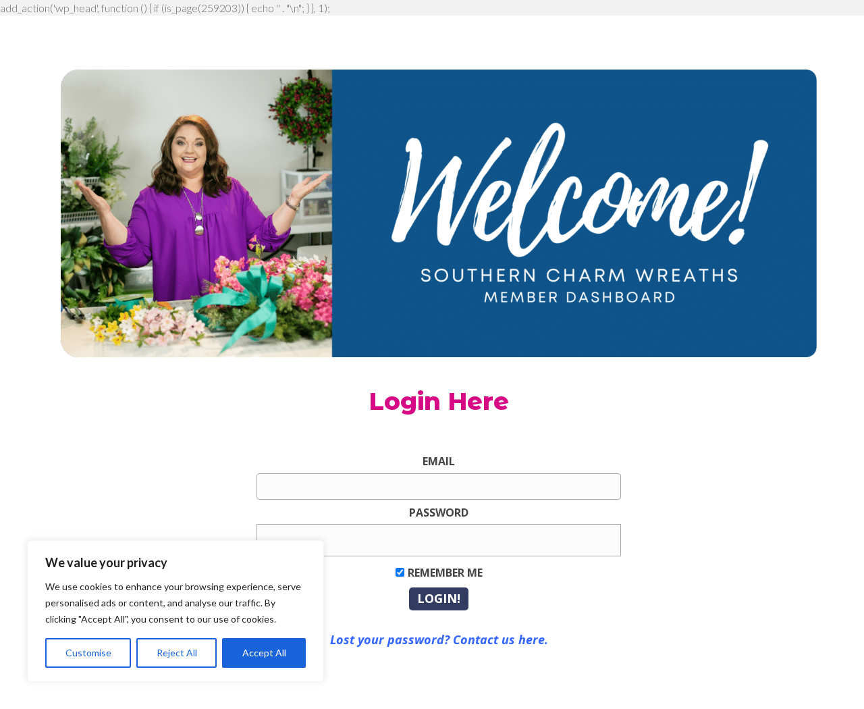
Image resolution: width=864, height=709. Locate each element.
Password (438, 512)
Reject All (177, 652)
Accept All (264, 652)
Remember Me (445, 572)
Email (439, 461)
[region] (175, 611)
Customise (88, 652)
